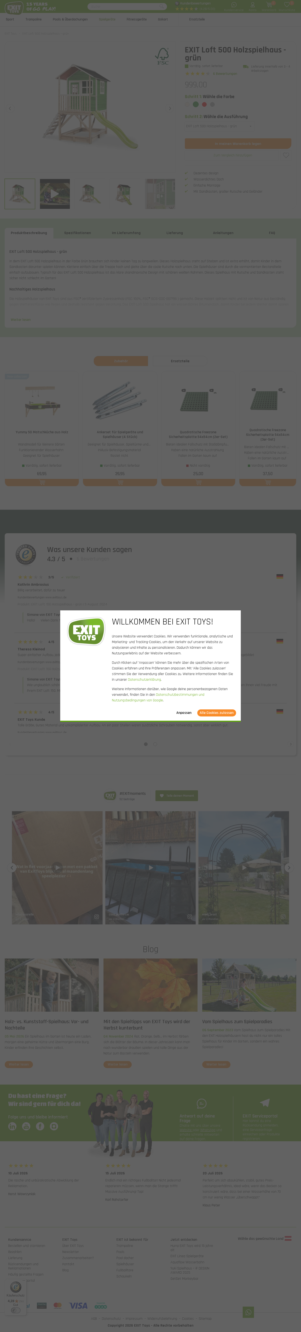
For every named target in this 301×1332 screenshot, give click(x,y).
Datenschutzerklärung (144, 679)
